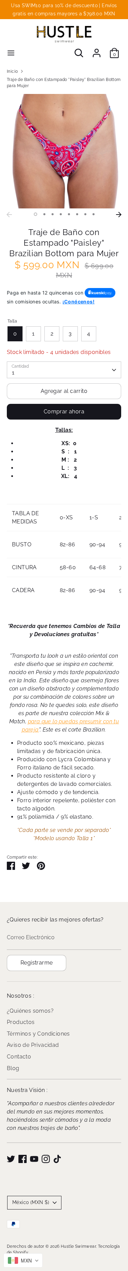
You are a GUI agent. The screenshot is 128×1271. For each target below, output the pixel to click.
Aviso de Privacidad (33, 1045)
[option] (64, 151)
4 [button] (61, 214)
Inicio (12, 71)
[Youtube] (34, 1159)
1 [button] (35, 214)
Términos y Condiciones (38, 1033)
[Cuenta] (96, 50)
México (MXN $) (30, 1202)
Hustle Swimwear (78, 1246)
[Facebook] (22, 1159)
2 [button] (44, 214)
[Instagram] (46, 1159)
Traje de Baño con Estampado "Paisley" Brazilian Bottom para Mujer (64, 82)
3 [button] (53, 214)
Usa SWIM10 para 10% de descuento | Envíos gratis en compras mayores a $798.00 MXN (64, 9)
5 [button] (69, 214)
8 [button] (94, 214)
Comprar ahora (64, 411)
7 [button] (85, 214)
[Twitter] (11, 1159)
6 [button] (77, 214)
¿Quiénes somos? (30, 1011)
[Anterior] (9, 214)
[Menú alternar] (11, 53)
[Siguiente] (118, 214)
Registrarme (36, 962)
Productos (21, 1022)
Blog (13, 1068)
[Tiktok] (57, 1159)
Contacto (19, 1056)
